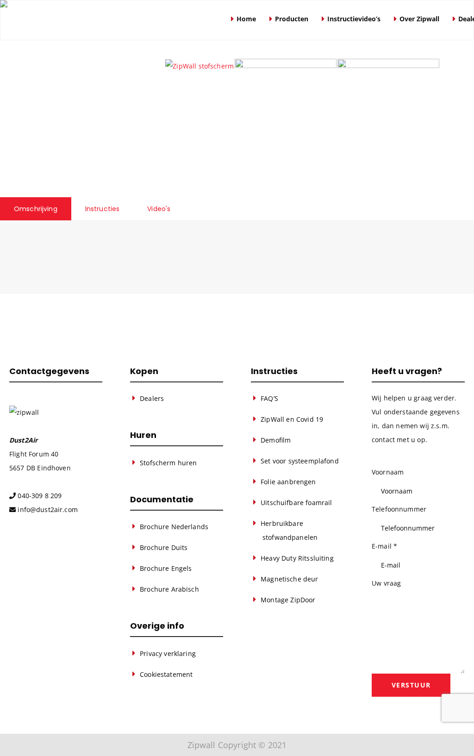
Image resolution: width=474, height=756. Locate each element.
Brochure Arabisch (169, 589)
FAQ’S (269, 398)
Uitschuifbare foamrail (296, 502)
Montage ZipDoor (288, 599)
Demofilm (276, 440)
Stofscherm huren (168, 462)
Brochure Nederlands (174, 526)
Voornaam (388, 472)
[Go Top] (456, 735)
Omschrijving (35, 208)
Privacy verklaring (168, 653)
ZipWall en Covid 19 (292, 419)
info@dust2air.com (47, 509)
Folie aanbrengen (288, 481)
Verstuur (411, 685)
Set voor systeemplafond (300, 460)
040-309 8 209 (40, 495)
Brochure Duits (163, 547)
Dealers (152, 398)
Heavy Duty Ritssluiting (297, 558)
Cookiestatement (166, 674)
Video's (158, 208)
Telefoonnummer (399, 509)
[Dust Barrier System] (111, 20)
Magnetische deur (289, 579)
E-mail (384, 546)
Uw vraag (386, 583)
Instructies (102, 208)
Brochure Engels (166, 568)
